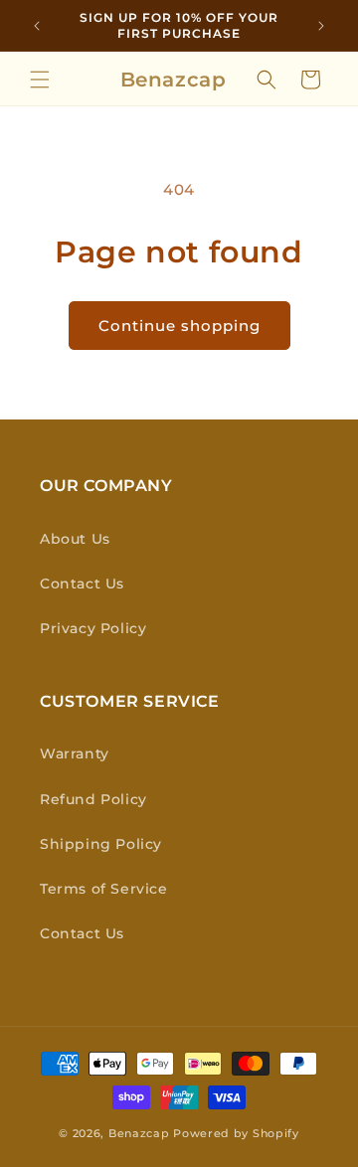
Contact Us (82, 583)
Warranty (74, 753)
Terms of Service (104, 889)
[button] (40, 79)
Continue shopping (179, 325)
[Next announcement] (321, 26)
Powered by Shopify (236, 1133)
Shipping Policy (101, 844)
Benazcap (139, 1133)
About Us (75, 539)
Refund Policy (93, 799)
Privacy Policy (93, 628)
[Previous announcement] (37, 26)
